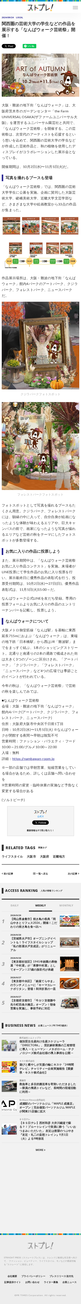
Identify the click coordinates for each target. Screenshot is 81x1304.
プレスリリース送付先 (61, 1276)
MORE (40, 1150)
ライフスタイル (12, 856)
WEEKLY (40, 905)
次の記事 (73, 874)
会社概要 (12, 1276)
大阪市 (31, 856)
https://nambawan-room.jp (33, 759)
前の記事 (8, 874)
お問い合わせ (32, 1282)
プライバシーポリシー (33, 1276)
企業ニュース (69, 1282)
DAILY (15, 905)
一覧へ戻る (41, 874)
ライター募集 (51, 1282)
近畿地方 (59, 856)
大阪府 (44, 856)
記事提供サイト (12, 1282)
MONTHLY (66, 905)
